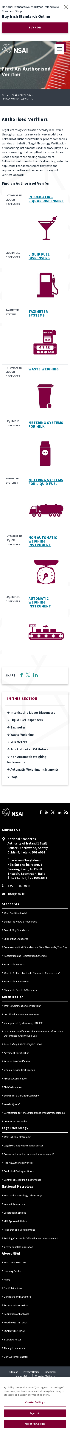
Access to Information (16, 1305)
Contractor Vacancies (16, 1121)
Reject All (35, 1413)
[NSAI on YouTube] (46, 812)
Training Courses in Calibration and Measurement (31, 1238)
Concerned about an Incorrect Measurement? (29, 1154)
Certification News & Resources (21, 1014)
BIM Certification (13, 1087)
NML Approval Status (15, 1221)
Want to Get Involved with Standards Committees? (32, 973)
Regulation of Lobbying (16, 1314)
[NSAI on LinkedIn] (59, 812)
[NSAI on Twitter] (53, 812)
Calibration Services (15, 1213)
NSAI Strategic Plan (14, 1331)
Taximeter (18, 727)
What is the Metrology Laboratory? (23, 1196)
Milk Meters (18, 742)
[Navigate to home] (14, 48)
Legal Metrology (21, 95)
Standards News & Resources (20, 922)
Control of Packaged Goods (19, 1171)
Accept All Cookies (35, 1424)
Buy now (35, 28)
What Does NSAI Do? (15, 1262)
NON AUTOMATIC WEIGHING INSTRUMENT (43, 541)
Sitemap (13, 1372)
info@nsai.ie (16, 894)
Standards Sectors (14, 964)
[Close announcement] (66, 7)
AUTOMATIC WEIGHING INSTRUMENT (40, 602)
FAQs (14, 777)
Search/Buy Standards (16, 930)
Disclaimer (50, 1372)
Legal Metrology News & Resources (23, 1146)
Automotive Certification (17, 1061)
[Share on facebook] (21, 675)
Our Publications (13, 1288)
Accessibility (22, 1376)
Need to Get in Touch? (16, 1323)
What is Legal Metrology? (18, 1137)
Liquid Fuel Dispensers (26, 720)
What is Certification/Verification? (22, 1006)
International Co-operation (18, 1247)
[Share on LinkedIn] (35, 675)
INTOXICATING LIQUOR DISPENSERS (46, 199)
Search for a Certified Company (21, 1096)
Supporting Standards (16, 939)
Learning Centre (12, 1271)
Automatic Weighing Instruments (34, 769)
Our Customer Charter (16, 1357)
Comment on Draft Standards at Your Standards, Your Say (35, 947)
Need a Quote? (12, 1104)
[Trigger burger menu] (59, 49)
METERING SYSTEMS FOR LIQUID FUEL (46, 482)
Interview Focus (12, 1340)
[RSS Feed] (66, 812)
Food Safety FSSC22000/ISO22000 (23, 1044)
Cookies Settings (45, 1376)
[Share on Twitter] (28, 675)
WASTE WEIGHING (44, 369)
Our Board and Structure (17, 1297)
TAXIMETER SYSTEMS (38, 313)
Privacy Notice (32, 1372)
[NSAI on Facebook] (41, 812)
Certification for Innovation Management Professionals (34, 1113)
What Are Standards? (15, 913)
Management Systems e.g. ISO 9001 (24, 1023)
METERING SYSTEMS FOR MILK (46, 425)
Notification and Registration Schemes (25, 956)
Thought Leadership (15, 1348)
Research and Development (19, 1230)
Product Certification (15, 1079)
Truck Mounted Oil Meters (29, 749)
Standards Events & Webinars (20, 990)
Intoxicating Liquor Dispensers (32, 712)
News (7, 1280)
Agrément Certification (16, 1053)
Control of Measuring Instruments (22, 1180)
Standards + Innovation (16, 981)
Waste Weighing (22, 734)
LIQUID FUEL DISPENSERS (39, 256)
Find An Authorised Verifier (18, 1163)
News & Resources (14, 1204)
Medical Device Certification (19, 1070)
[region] (35, 1404)
